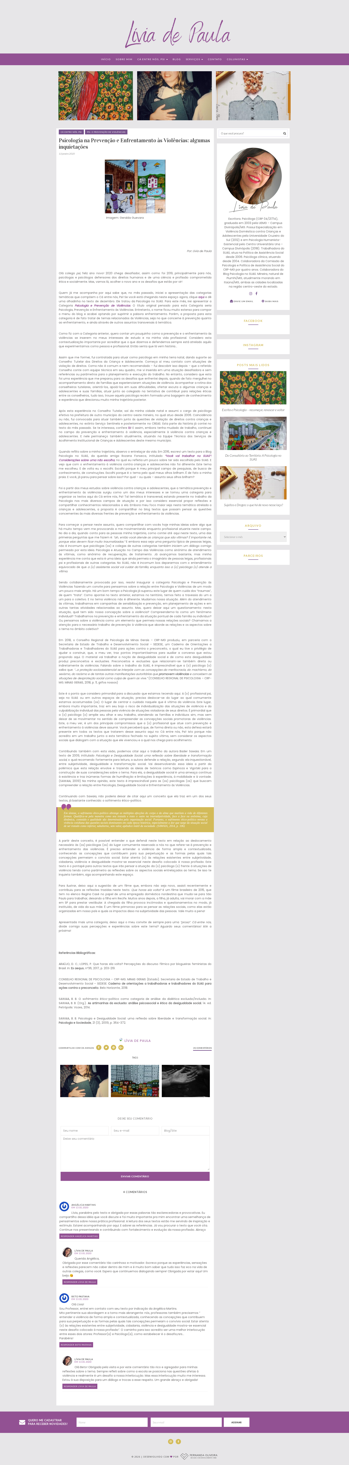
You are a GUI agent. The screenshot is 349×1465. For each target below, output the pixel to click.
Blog (177, 59)
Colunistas (236, 59)
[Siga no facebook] (256, 294)
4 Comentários (135, 1192)
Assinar (236, 1422)
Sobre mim (124, 59)
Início (106, 59)
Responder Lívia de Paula (80, 1282)
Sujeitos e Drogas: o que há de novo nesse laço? (253, 505)
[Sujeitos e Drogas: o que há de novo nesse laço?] (253, 499)
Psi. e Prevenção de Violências (106, 132)
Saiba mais (271, 301)
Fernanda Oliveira (204, 1456)
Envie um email (243, 301)
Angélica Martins (83, 1204)
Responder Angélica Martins (79, 1236)
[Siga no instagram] (250, 294)
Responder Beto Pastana (76, 1345)
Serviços (193, 59)
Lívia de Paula (84, 1250)
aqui (201, 297)
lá (129, 428)
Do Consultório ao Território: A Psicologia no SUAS (253, 457)
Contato (215, 59)
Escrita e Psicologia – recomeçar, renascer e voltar (253, 410)
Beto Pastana (80, 1296)
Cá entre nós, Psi (151, 59)
